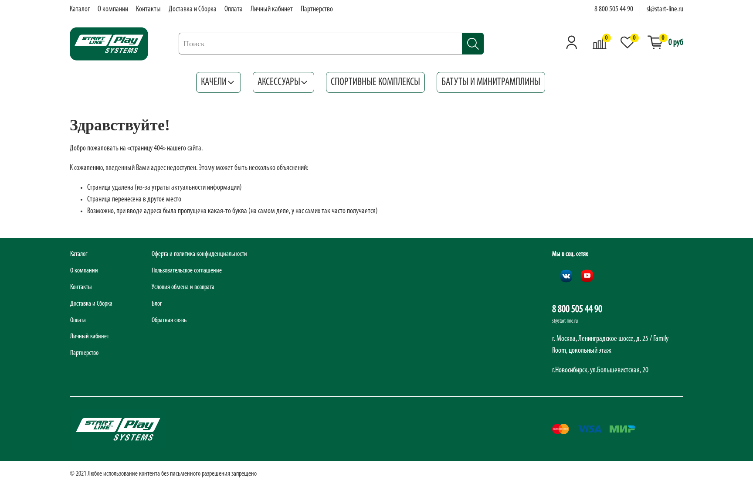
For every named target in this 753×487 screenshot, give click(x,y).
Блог (157, 303)
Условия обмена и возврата (183, 287)
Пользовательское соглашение (187, 270)
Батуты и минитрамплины (490, 82)
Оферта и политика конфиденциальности (199, 254)
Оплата (233, 10)
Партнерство (317, 10)
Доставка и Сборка (193, 10)
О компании (113, 10)
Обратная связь (169, 320)
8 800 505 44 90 (613, 10)
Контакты (148, 10)
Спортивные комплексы (375, 82)
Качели (214, 82)
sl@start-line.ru (665, 10)
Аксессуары (279, 82)
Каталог (80, 10)
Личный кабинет (272, 10)
